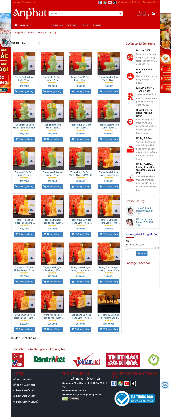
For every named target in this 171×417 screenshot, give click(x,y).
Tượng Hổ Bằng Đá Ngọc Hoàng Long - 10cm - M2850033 (24, 221)
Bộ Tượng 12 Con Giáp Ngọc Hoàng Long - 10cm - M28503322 (109, 316)
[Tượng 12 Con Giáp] (29, 13)
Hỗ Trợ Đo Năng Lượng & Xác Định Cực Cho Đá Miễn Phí (145, 168)
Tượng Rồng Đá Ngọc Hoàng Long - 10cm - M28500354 (80, 316)
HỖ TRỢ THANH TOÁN (24, 385)
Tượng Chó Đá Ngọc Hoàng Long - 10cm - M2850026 (24, 269)
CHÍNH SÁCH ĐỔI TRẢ (23, 390)
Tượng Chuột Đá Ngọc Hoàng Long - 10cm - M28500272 (24, 316)
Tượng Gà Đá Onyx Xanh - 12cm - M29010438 (24, 79)
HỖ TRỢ (18, 373)
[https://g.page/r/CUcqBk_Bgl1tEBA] (105, 2)
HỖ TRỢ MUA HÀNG (22, 379)
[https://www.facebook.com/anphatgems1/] (100, 2)
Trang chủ (18, 32)
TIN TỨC (85, 25)
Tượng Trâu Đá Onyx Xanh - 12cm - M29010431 (80, 79)
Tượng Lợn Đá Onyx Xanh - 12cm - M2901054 (108, 79)
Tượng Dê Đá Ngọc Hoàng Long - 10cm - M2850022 (52, 221)
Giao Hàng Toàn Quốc (144, 71)
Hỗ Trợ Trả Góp (144, 138)
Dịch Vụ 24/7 (143, 50)
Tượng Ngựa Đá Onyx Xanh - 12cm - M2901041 (80, 126)
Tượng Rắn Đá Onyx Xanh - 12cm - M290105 (24, 126)
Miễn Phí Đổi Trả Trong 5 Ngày (145, 89)
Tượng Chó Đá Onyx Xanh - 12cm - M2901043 (24, 174)
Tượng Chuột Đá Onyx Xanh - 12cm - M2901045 (108, 126)
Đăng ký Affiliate (151, 2)
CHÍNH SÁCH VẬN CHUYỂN (26, 402)
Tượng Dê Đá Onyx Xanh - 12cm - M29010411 (52, 126)
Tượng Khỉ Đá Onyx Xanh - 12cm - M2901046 (52, 79)
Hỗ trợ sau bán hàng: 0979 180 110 (144, 222)
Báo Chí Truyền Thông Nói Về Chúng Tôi (39, 349)
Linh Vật (30, 32)
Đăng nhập (125, 2)
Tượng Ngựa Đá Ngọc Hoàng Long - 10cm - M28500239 (80, 221)
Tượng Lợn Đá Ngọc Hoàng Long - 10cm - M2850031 (109, 174)
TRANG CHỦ (57, 25)
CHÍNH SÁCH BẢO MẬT (24, 396)
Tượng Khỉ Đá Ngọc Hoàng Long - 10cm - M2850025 (52, 316)
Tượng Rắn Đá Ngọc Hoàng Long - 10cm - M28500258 (109, 221)
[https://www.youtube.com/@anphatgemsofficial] (110, 2)
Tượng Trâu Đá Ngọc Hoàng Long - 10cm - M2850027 (109, 269)
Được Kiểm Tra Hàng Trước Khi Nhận (144, 113)
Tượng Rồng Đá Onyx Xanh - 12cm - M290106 (80, 173)
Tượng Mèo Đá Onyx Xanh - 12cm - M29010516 (52, 174)
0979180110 (30, 2)
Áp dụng (142, 253)
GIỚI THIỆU (72, 25)
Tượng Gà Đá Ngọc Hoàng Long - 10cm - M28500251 (52, 269)
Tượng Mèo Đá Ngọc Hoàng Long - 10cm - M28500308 (80, 269)
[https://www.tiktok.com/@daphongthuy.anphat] (115, 2)
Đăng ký (136, 2)
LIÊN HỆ (97, 25)
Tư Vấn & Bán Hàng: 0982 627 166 (144, 210)
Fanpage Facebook (138, 263)
